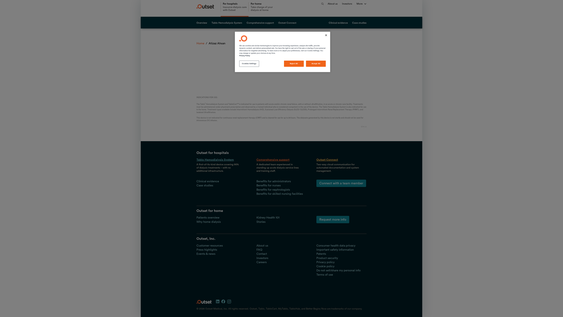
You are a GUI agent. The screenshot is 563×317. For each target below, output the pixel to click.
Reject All (294, 63)
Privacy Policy (244, 56)
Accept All (316, 63)
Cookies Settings (249, 63)
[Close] (326, 35)
